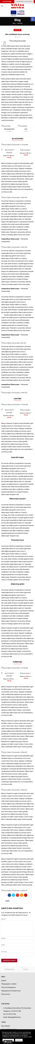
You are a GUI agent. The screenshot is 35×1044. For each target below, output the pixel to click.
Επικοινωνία (5, 994)
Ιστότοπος (4, 951)
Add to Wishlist (14, 151)
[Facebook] (9, 895)
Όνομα (3, 938)
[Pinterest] (25, 895)
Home (14, 23)
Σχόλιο (3, 919)
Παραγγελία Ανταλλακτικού (11, 991)
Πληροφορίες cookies (8, 984)
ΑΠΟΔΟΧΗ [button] (19, 1040)
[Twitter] (13, 895)
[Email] (21, 895)
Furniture (19, 23)
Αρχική (3, 980)
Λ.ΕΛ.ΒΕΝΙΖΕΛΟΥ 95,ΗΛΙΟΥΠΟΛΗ (24, 1)
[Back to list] (17, 901)
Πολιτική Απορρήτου (8, 987)
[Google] (17, 895)
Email (3, 945)
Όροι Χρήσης (5, 1026)
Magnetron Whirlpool (9, 155)
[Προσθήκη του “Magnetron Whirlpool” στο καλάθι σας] (14, 154)
